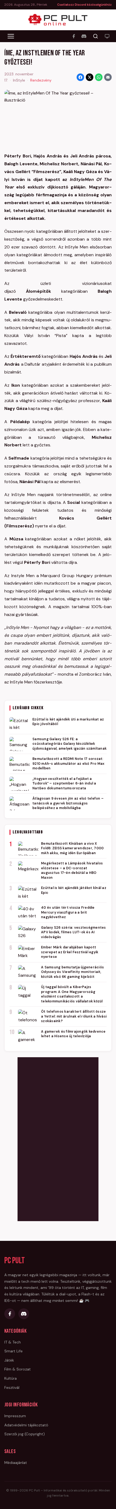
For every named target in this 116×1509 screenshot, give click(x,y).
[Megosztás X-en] (89, 77)
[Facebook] (73, 36)
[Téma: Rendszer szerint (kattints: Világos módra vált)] (107, 36)
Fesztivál (11, 1387)
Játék (9, 1360)
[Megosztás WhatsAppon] (99, 77)
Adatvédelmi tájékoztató (26, 1425)
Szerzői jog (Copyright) (24, 1433)
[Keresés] (95, 36)
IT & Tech (12, 1342)
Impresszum (15, 1415)
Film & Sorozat (17, 1369)
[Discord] (83, 36)
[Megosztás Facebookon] (80, 77)
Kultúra (10, 1378)
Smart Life (13, 1351)
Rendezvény (41, 80)
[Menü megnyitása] (10, 36)
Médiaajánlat (15, 1462)
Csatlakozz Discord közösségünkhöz (84, 4)
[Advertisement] (58, 1138)
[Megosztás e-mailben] (108, 77)
